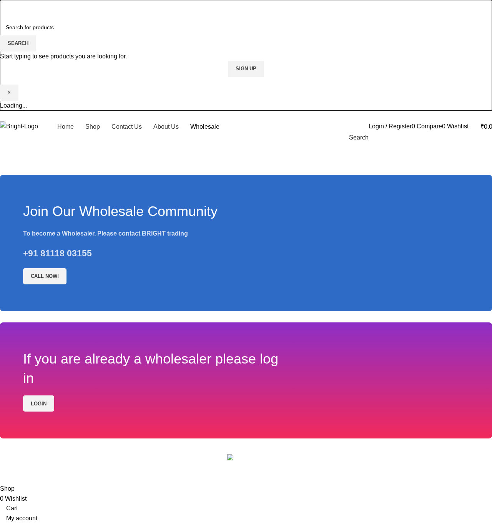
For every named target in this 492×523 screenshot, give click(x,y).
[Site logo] (19, 126)
